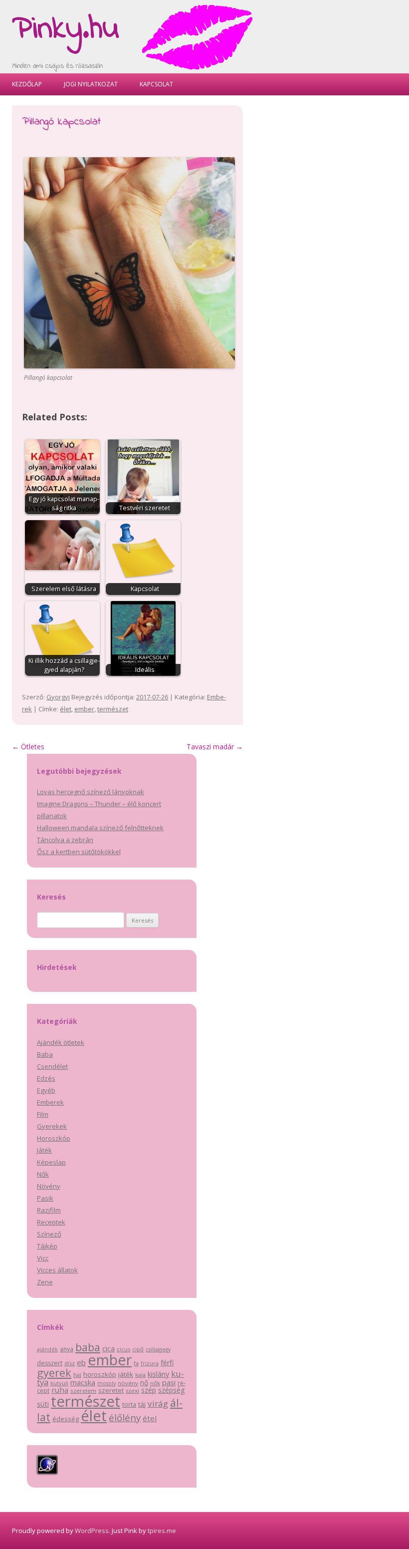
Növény (48, 1186)
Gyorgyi (58, 696)
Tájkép (47, 1245)
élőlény (125, 1417)
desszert (49, 1363)
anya (66, 1349)
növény (128, 1383)
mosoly (106, 1383)
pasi (169, 1382)
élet (65, 708)
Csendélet (52, 1066)
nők (155, 1383)
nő (144, 1382)
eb (81, 1362)
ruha (59, 1390)
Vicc (42, 1257)
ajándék (47, 1349)
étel (150, 1418)
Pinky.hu (65, 29)
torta (129, 1404)
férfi (167, 1362)
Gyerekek (52, 1126)
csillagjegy (158, 1349)
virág (158, 1403)
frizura (150, 1363)
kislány (158, 1374)
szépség (171, 1390)
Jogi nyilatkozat (91, 84)
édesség (65, 1418)
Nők (43, 1174)
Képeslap (51, 1162)
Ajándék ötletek (60, 1042)
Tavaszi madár (215, 746)
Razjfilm (49, 1210)
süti (43, 1404)
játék (125, 1374)
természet (112, 708)
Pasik (45, 1198)
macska (82, 1382)
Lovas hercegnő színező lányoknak (90, 791)
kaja (140, 1374)
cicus (123, 1349)
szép (148, 1390)
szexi (132, 1390)
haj (77, 1374)
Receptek (51, 1222)
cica (108, 1348)
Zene (45, 1281)
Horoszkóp (53, 1138)
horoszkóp (99, 1374)
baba (87, 1347)
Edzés (46, 1078)
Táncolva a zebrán (65, 839)
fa (136, 1363)
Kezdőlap (27, 84)
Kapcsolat (156, 84)
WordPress (92, 1530)
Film (42, 1114)
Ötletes (28, 746)
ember (84, 708)
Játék (44, 1150)
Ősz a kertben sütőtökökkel (79, 851)
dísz (69, 1363)
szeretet (111, 1390)
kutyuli (59, 1383)
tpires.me (162, 1530)
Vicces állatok (57, 1269)
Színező (49, 1234)
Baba (45, 1054)
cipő (138, 1349)
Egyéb (46, 1090)
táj (142, 1404)
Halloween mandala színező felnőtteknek (100, 827)
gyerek (54, 1372)
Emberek (50, 1102)
